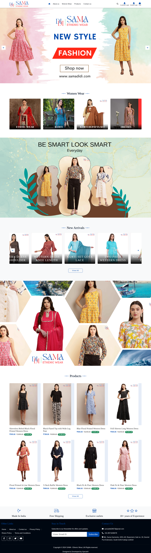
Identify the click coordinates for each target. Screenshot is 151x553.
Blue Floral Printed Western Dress (91, 428)
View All (75, 270)
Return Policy (7, 533)
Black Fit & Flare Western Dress (90, 485)
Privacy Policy (35, 529)
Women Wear (67, 4)
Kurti (59, 127)
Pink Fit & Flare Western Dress (123, 485)
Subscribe (93, 534)
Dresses (126, 127)
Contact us (87, 4)
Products (77, 4)
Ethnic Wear (25, 127)
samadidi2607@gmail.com (114, 529)
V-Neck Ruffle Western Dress (55, 485)
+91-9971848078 (110, 533)
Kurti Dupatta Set (92, 127)
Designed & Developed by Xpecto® (76, 551)
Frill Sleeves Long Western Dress (124, 428)
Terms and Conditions (23, 533)
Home (4, 529)
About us (56, 4)
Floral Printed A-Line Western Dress (24, 485)
